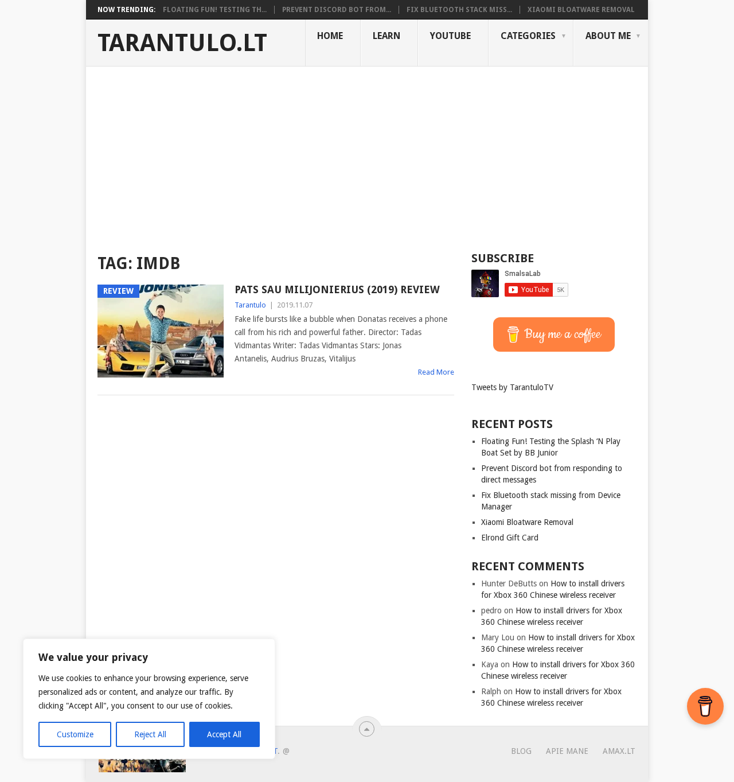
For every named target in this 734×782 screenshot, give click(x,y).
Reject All (150, 734)
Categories (528, 35)
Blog (521, 751)
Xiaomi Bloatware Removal (581, 10)
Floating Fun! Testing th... (215, 10)
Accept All (224, 734)
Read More (436, 372)
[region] (149, 699)
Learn (386, 35)
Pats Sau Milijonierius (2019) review (337, 289)
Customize (75, 734)
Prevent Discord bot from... (336, 10)
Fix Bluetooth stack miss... (459, 10)
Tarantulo (250, 305)
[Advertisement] (367, 152)
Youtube (450, 35)
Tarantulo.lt (182, 43)
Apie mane (567, 751)
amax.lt (619, 751)
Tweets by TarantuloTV (512, 387)
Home (330, 35)
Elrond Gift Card (509, 537)
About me (608, 35)
